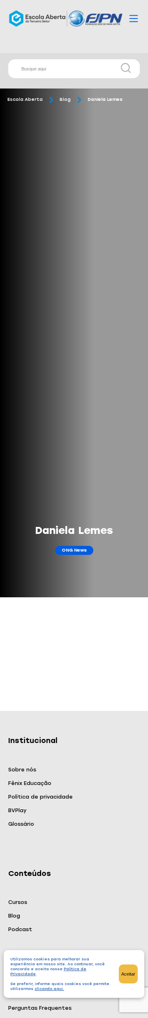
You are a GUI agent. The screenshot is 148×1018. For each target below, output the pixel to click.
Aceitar (128, 973)
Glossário (21, 824)
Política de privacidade (40, 797)
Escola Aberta (25, 99)
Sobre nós (22, 769)
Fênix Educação (29, 783)
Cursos (17, 902)
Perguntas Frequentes (40, 1008)
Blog (65, 99)
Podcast (20, 929)
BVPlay (17, 810)
